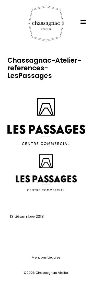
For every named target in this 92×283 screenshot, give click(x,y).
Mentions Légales (46, 257)
